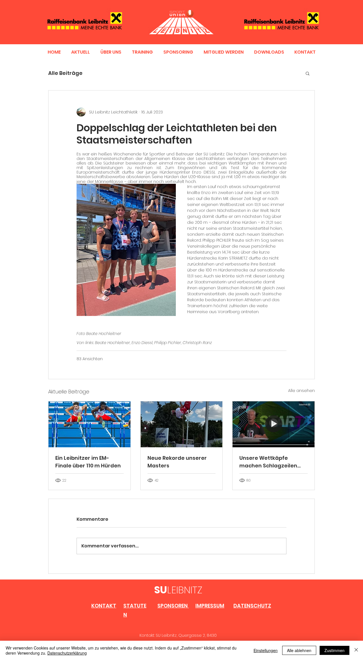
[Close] (356, 650)
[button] (307, 73)
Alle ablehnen (299, 650)
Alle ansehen (301, 390)
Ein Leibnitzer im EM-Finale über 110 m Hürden (88, 461)
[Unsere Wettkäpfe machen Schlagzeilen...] (274, 424)
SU (160, 590)
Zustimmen (334, 650)
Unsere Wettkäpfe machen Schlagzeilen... (270, 461)
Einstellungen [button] (266, 650)
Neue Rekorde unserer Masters (177, 461)
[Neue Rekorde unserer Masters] (182, 424)
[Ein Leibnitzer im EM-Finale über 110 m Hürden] (89, 424)
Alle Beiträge (65, 73)
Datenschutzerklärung (67, 653)
